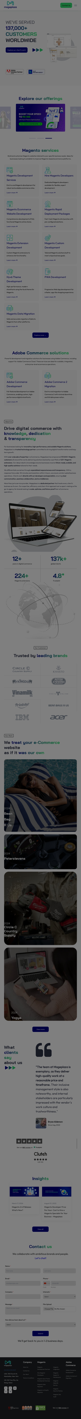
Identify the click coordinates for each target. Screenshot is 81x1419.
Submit (62, 1408)
